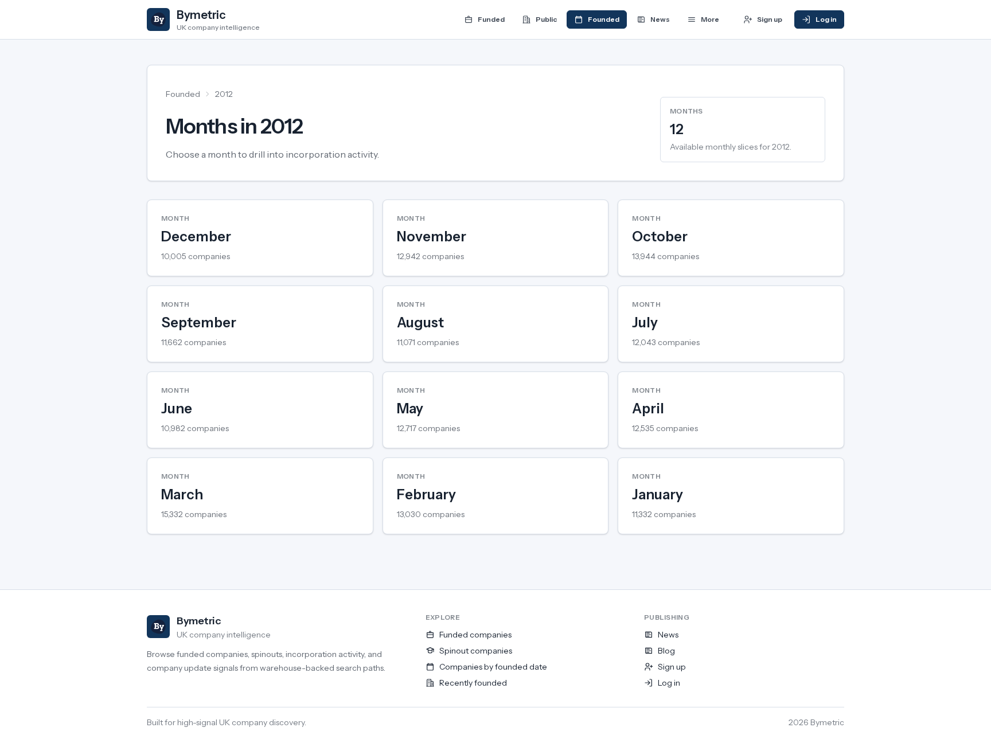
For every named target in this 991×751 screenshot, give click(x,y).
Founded (183, 94)
